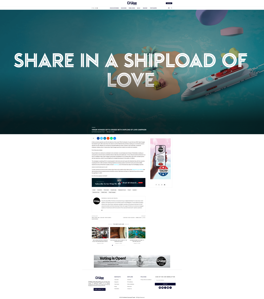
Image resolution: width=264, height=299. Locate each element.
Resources (129, 286)
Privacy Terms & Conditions (146, 279)
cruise (94, 190)
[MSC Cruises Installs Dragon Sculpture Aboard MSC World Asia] (100, 232)
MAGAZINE (145, 8)
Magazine (116, 281)
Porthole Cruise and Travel (99, 131)
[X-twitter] (170, 287)
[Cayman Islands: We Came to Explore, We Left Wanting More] (136, 232)
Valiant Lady (104, 192)
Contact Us (129, 288)
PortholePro (116, 288)
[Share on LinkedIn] (104, 138)
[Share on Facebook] (98, 138)
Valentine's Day (96, 192)
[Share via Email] (114, 138)
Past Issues (116, 284)
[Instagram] (95, 8)
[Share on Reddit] (108, 138)
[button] (93, 236)
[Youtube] (168, 287)
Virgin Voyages (112, 192)
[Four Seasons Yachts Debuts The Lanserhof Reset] (118, 232)
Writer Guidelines (130, 284)
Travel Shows (132, 8)
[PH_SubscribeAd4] (118, 179)
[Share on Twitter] (101, 138)
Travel (129, 190)
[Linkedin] (97, 8)
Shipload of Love (122, 190)
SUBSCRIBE (169, 3)
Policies (143, 276)
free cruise (106, 190)
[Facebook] (160, 287)
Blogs (138, 8)
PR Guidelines (130, 281)
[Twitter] (93, 8)
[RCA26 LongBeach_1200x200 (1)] (132, 255)
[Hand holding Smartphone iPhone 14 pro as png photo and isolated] (160, 138)
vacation (134, 190)
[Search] (171, 8)
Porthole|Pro (153, 8)
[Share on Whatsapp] (111, 138)
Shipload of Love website (137, 169)
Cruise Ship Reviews (114, 8)
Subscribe (116, 279)
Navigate (117, 276)
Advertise (129, 279)
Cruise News (124, 8)
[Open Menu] (168, 8)
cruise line (99, 190)
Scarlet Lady (113, 190)
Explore (130, 276)
